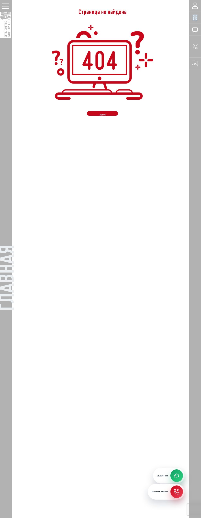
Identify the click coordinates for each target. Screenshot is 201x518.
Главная (102, 115)
